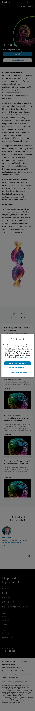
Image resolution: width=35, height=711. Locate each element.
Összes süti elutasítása (17, 368)
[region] (17, 355)
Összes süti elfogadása (17, 363)
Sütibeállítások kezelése (17, 372)
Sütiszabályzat (22, 357)
